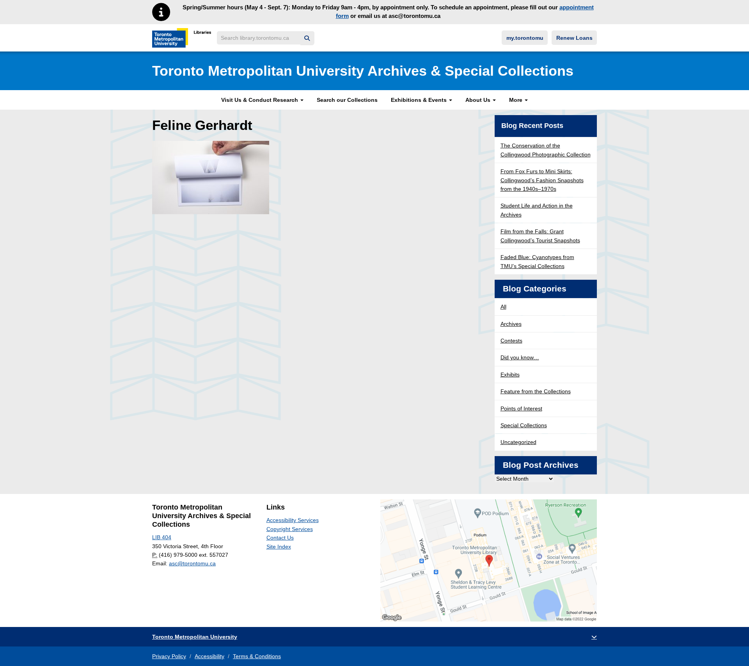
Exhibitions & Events (419, 100)
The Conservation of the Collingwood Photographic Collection (546, 149)
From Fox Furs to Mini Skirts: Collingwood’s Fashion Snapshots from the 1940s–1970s (542, 180)
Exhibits (510, 374)
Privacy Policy (169, 656)
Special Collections (524, 425)
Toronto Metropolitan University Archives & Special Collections (362, 71)
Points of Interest (521, 408)
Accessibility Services (292, 520)
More (516, 100)
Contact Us (280, 538)
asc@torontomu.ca (192, 563)
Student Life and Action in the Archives (537, 209)
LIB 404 (161, 537)
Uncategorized (518, 442)
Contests (511, 340)
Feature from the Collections (536, 391)
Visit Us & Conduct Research (260, 100)
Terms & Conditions (257, 656)
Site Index (278, 546)
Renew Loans (574, 38)
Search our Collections (347, 100)
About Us (478, 100)
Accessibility (209, 656)
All (503, 307)
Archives (511, 324)
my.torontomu (524, 38)
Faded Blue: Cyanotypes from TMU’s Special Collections (537, 261)
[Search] (307, 38)
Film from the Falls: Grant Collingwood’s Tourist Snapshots (540, 235)
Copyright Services (289, 529)
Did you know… (520, 357)
